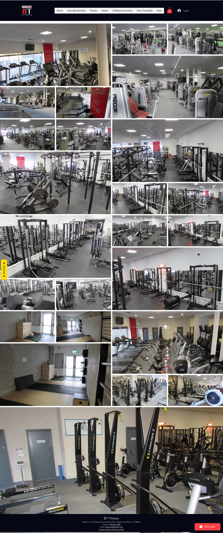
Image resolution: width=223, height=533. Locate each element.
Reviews (4, 269)
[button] (169, 10)
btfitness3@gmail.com (114, 527)
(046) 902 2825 (115, 524)
